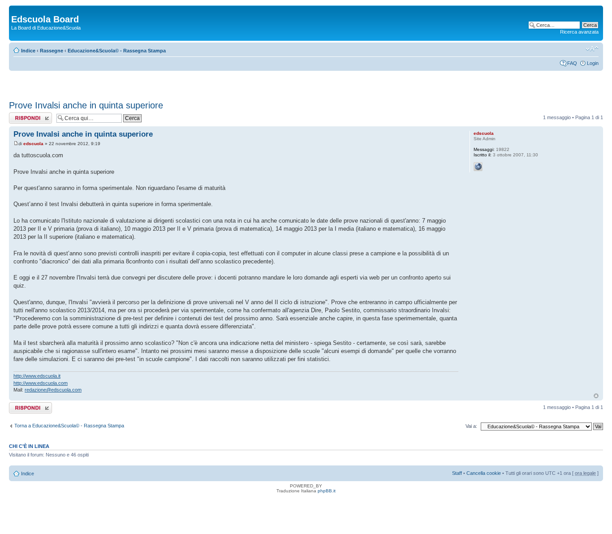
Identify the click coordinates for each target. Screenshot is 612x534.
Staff (457, 473)
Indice (28, 50)
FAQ (572, 63)
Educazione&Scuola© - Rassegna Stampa (117, 50)
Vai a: (471, 426)
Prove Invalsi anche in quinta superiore (86, 105)
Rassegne (51, 50)
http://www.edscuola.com (40, 383)
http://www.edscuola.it (36, 376)
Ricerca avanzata (579, 31)
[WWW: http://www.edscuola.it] (478, 166)
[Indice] (16, 10)
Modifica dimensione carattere (592, 49)
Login (593, 63)
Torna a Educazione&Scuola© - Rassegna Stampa (69, 425)
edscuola (33, 143)
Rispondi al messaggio (21, 117)
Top (596, 395)
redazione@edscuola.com (53, 389)
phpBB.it (327, 490)
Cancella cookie (483, 473)
